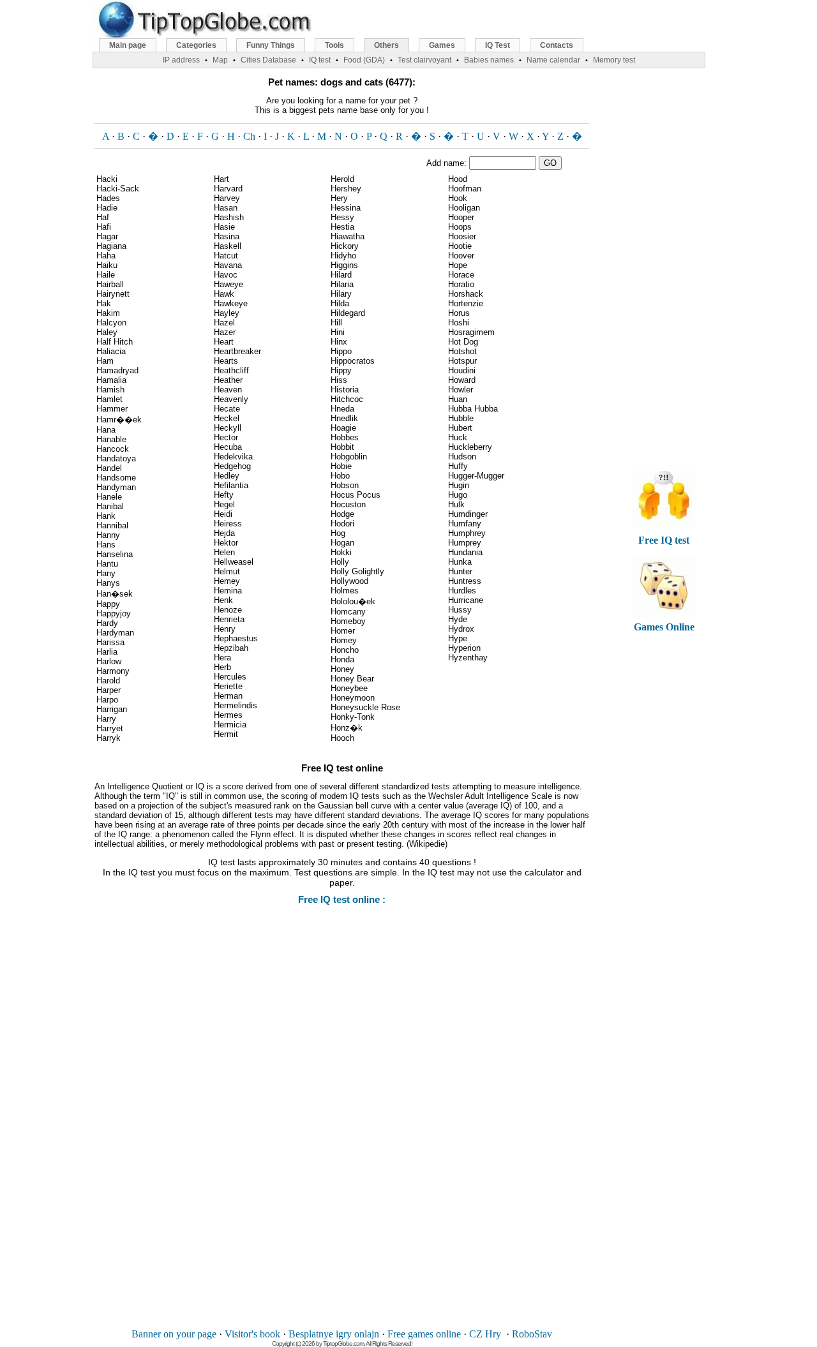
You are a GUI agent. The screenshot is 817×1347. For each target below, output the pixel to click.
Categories (196, 45)
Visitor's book (252, 1333)
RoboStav (532, 1333)
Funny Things (270, 45)
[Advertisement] (342, 1125)
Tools (334, 45)
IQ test (320, 60)
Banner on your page (173, 1333)
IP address (181, 60)
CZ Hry (485, 1333)
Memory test (614, 60)
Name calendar (553, 60)
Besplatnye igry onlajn (334, 1333)
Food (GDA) (364, 60)
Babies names (489, 60)
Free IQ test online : (342, 899)
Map (220, 60)
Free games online (424, 1333)
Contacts (556, 45)
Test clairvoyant (424, 60)
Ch (249, 136)
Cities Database (268, 60)
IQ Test (497, 45)
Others (386, 45)
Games (442, 45)
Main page (127, 45)
